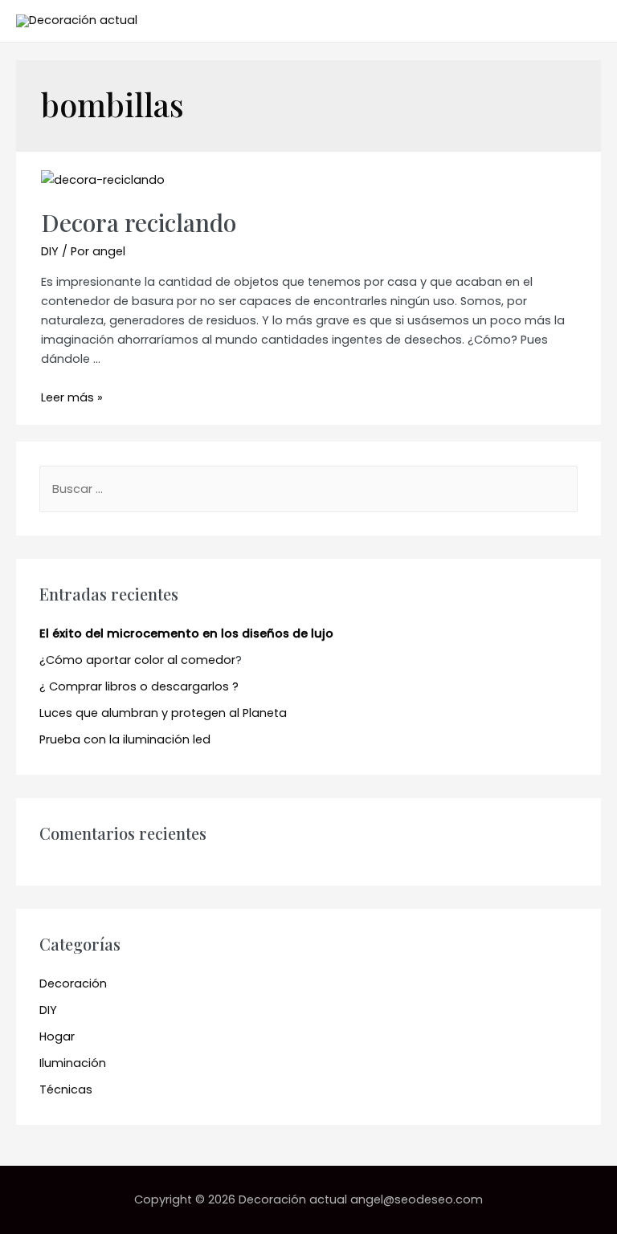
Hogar (57, 1036)
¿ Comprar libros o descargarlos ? (139, 686)
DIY (50, 251)
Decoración (73, 983)
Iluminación (72, 1063)
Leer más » (72, 397)
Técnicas (65, 1089)
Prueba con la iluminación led (124, 739)
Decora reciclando (138, 222)
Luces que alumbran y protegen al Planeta (163, 713)
